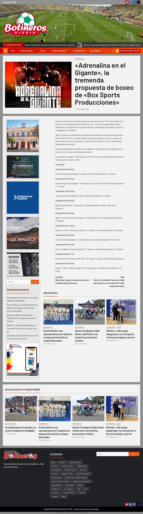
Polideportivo (79, 51)
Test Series (55, 493)
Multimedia (95, 51)
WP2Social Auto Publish (62, 513)
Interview (54, 474)
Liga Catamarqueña (83, 474)
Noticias (80, 485)
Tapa (13, 51)
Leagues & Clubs (67, 474)
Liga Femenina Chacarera (60, 481)
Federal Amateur (75, 462)
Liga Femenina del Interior (82, 481)
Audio (53, 462)
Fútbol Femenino (59, 51)
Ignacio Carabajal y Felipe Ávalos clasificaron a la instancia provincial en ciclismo (21, 318)
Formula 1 (54, 466)
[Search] (113, 51)
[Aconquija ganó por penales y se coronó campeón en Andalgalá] (21, 408)
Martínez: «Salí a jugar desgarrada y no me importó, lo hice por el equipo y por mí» (86, 45)
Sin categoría (68, 489)
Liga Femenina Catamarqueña (76, 477)
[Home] (5, 51)
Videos (119, 327)
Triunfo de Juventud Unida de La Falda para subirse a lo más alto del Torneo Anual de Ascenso (108, 281)
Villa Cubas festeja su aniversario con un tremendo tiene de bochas (72, 280)
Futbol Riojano (56, 470)
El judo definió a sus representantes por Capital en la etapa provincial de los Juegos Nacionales (22, 308)
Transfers (81, 493)
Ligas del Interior (10, 424)
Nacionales (70, 485)
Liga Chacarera (56, 477)
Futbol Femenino (68, 466)
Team (86, 489)
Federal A (62, 462)
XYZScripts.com (83, 513)
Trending (54, 496)
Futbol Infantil (82, 466)
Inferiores (83, 470)
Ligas (42, 51)
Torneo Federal (26, 51)
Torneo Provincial (69, 493)
